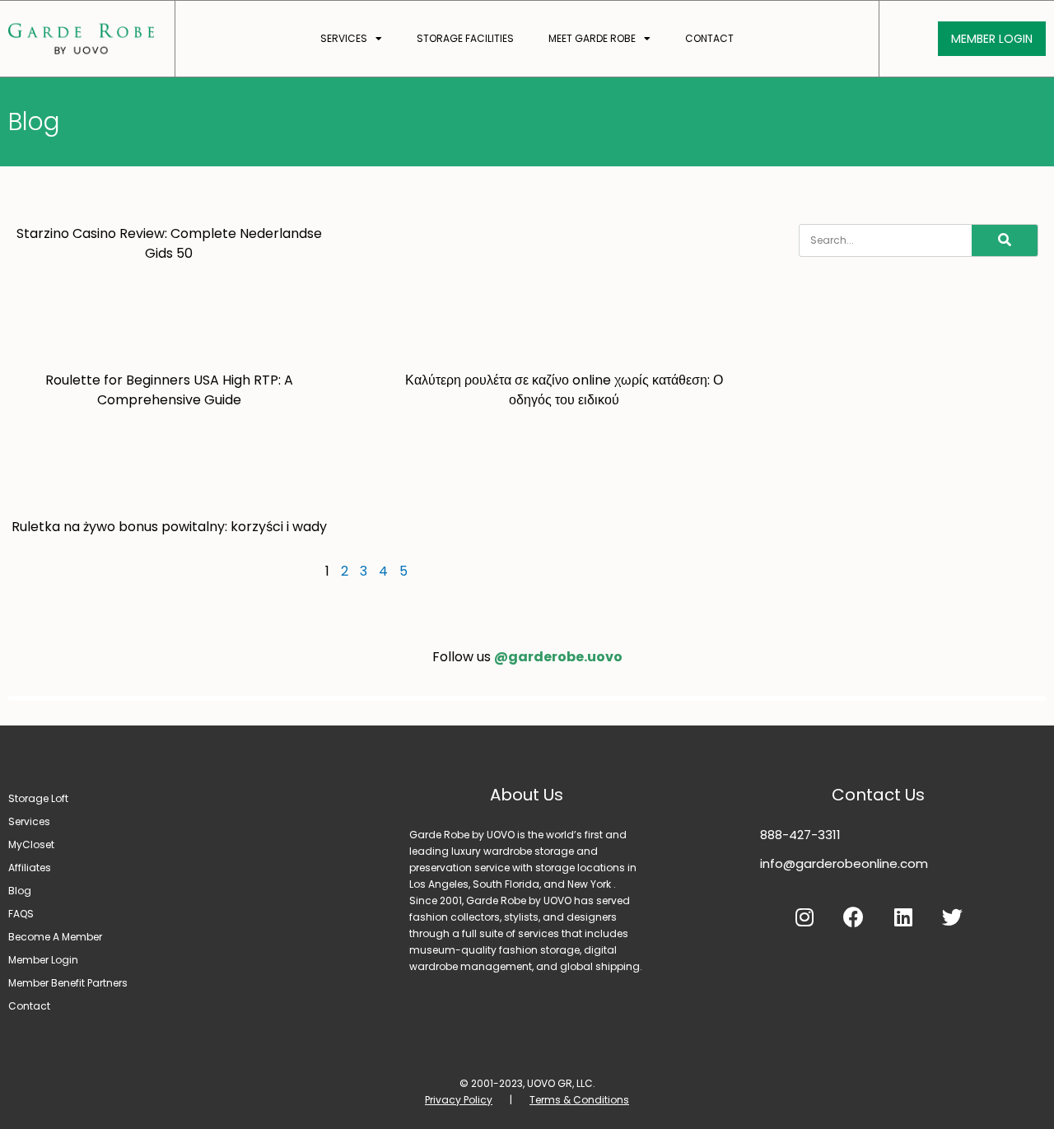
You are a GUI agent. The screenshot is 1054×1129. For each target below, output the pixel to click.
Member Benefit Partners (68, 983)
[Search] (1005, 240)
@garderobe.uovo (558, 656)
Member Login (43, 960)
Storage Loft (38, 798)
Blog (19, 891)
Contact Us (878, 794)
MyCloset (31, 844)
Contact (709, 38)
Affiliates (29, 868)
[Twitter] (952, 917)
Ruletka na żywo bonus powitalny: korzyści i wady (169, 526)
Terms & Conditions (579, 1100)
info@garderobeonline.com (844, 863)
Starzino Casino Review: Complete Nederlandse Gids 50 (169, 243)
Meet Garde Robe (592, 38)
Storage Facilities (465, 38)
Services (343, 38)
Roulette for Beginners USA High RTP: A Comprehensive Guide (169, 390)
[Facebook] (853, 917)
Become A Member (55, 937)
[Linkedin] (903, 917)
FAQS (21, 914)
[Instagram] (804, 917)
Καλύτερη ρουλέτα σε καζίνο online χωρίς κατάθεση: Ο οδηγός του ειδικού (564, 390)
